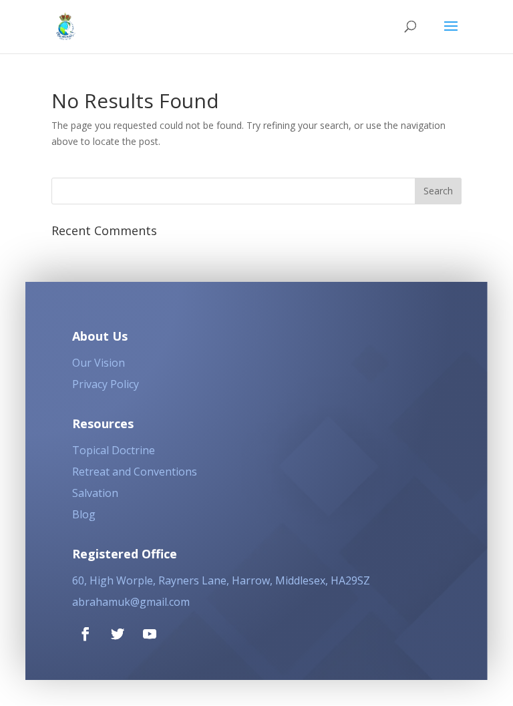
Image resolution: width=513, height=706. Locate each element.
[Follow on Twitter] (117, 634)
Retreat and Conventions (134, 471)
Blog (84, 514)
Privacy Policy (105, 384)
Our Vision (98, 362)
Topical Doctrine (113, 450)
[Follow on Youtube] (149, 634)
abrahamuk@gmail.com (131, 601)
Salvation (95, 493)
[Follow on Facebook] (85, 634)
